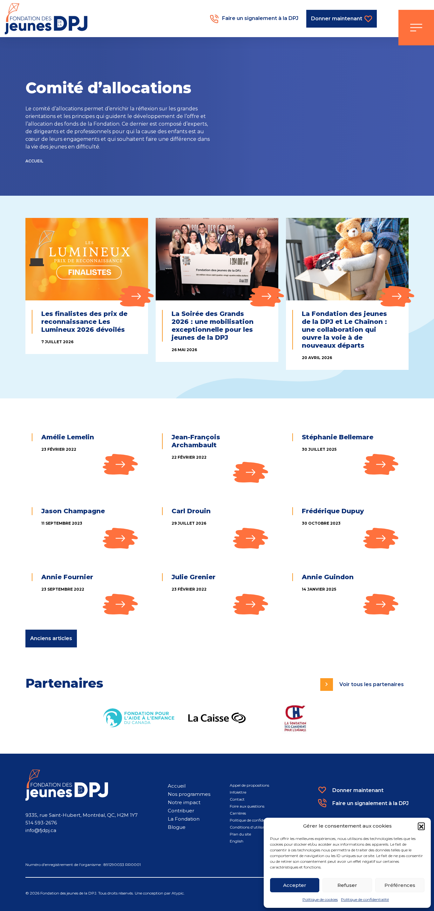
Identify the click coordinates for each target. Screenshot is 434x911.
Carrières (238, 813)
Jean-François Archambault (196, 441)
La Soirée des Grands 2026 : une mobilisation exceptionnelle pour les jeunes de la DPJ (213, 325)
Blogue (177, 827)
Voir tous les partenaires (371, 684)
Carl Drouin (191, 511)
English (236, 841)
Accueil (34, 161)
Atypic (178, 893)
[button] (421, 826)
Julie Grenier (193, 577)
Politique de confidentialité (365, 899)
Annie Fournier (67, 577)
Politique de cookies (320, 899)
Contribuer (181, 811)
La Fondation (184, 819)
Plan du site (240, 834)
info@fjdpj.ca (40, 830)
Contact (237, 799)
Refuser (347, 885)
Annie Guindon (328, 577)
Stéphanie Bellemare (337, 437)
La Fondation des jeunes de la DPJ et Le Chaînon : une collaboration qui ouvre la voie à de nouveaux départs (344, 329)
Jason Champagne (73, 511)
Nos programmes (189, 794)
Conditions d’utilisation (251, 827)
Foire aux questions (247, 806)
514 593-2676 (41, 823)
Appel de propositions (249, 785)
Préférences (399, 885)
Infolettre (238, 792)
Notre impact (184, 802)
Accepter (294, 885)
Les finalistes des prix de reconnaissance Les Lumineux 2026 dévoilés (84, 321)
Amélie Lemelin (67, 437)
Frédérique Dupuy (333, 511)
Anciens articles (51, 638)
